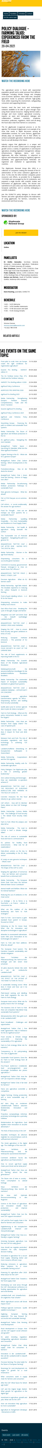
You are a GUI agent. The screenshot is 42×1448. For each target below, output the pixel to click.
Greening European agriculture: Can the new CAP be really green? (14, 1242)
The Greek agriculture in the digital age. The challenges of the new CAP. (14, 1144)
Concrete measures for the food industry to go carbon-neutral (14, 798)
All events (24, 1435)
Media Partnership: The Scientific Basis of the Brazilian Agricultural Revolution (14, 663)
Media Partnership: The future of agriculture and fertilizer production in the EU (14, 433)
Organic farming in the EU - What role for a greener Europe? (14, 455)
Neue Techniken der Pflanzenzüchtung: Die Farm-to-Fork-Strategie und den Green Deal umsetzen (14, 960)
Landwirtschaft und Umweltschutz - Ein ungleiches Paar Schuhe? (14, 1296)
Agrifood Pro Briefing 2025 (10, 394)
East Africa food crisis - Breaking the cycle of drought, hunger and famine (14, 609)
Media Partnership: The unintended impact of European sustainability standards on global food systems (14, 681)
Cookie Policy (16, 1442)
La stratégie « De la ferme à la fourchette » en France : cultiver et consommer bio (14, 903)
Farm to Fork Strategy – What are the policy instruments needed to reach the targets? (14, 715)
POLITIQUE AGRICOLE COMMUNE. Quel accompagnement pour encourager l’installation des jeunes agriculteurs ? (14, 1069)
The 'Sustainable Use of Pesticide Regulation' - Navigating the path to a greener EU (14, 538)
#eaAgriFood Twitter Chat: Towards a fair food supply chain (14, 1280)
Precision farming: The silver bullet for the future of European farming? (14, 1363)
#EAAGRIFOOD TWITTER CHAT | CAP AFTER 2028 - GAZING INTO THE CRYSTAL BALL (14, 546)
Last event (15, 1435)
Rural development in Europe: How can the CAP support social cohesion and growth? (14, 1331)
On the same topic (10, 17)
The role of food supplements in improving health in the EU (14, 655)
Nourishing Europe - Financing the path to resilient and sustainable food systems (14, 425)
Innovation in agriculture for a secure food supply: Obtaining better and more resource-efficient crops (14, 1258)
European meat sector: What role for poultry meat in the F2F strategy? (14, 1002)
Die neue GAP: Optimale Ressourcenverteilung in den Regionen (14, 1197)
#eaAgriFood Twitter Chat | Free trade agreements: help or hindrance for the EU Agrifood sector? (14, 1030)
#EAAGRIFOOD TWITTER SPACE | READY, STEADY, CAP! (14, 574)
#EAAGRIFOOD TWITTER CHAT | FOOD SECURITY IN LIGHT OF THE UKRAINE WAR (14, 648)
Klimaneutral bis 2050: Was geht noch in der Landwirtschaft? (14, 1017)
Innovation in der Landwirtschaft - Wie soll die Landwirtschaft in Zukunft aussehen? (14, 1356)
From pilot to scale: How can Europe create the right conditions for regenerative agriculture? (14, 363)
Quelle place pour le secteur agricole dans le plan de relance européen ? (14, 708)
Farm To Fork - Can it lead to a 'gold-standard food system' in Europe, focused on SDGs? (14, 920)
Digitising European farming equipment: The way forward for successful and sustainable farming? (14, 1316)
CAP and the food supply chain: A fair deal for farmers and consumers (14, 1221)
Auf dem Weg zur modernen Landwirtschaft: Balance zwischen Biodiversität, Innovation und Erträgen (14, 1106)
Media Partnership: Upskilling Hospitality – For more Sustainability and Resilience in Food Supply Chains (14, 521)
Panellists (13, 14)
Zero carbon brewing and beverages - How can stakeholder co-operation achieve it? (14, 780)
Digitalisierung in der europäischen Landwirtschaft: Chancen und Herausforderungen (14, 1228)
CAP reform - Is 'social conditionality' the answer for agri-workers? (14, 505)
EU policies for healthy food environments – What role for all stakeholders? (14, 845)
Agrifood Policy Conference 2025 (12, 413)
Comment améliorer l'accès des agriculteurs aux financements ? (14, 1159)
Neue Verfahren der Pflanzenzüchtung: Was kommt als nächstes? (14, 1189)
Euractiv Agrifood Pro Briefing (11, 409)
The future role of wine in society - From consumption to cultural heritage (14, 1180)
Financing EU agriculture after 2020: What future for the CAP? (14, 1273)
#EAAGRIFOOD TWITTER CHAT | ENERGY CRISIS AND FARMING (14, 624)
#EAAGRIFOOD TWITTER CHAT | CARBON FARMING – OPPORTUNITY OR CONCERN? (14, 690)
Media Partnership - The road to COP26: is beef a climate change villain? (14, 830)
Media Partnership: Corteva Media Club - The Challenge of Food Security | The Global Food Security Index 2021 (14, 814)
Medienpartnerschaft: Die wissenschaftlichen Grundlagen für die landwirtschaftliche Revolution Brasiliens (14, 672)
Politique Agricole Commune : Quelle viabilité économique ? (14, 1309)
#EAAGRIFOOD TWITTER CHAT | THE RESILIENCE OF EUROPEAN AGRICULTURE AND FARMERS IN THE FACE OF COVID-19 (14, 789)
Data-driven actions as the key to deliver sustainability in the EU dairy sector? (14, 853)
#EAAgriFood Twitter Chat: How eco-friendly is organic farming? (14, 1236)
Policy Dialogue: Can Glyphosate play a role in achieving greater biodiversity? (14, 771)
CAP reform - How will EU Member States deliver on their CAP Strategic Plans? (14, 805)
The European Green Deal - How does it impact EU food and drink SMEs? (14, 732)
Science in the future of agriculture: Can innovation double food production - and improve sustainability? (14, 1207)
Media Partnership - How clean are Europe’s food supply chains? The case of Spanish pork (14, 723)
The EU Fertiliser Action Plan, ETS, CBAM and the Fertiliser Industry (14, 377)
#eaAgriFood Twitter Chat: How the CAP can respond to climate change (14, 1077)
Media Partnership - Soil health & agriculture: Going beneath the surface (14, 529)
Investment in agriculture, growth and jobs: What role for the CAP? (14, 1398)
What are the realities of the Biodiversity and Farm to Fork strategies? (14, 911)
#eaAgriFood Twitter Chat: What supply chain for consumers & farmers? (14, 1347)
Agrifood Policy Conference (10, 386)
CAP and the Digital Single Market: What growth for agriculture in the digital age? (14, 1391)
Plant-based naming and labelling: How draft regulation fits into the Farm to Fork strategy (14, 995)
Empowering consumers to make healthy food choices (14, 603)
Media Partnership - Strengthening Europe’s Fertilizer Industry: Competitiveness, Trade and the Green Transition (14, 401)
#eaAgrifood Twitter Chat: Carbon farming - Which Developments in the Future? (14, 463)
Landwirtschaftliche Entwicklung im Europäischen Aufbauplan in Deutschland (14, 751)
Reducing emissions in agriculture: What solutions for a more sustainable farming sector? (14, 1266)
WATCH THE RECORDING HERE (16, 81)
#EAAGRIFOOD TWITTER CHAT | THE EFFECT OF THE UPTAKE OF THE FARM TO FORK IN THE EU (14, 978)
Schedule (22, 14)
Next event (6, 1435)
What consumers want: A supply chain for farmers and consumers (14, 1378)
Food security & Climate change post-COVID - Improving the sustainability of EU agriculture (14, 1039)
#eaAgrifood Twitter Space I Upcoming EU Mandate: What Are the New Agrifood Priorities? (14, 448)
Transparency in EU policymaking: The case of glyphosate (14, 1052)
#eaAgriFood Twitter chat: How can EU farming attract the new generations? (14, 1172)
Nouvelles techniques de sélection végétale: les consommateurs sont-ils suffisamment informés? (14, 1137)
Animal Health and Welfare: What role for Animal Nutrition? (14, 890)
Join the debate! (21, 233)
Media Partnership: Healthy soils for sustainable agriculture (14, 764)
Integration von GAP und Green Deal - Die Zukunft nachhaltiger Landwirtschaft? (14, 617)
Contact (29, 14)
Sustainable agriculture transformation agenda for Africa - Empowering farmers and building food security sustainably (14, 699)
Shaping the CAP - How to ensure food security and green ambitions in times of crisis (14, 631)
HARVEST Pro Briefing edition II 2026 (13, 382)
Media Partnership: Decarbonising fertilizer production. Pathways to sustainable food (14, 486)
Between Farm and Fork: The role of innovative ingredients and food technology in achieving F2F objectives (14, 741)
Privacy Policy (28, 1442)
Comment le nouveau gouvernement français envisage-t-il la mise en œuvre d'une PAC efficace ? (14, 567)
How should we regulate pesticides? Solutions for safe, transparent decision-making (14, 1249)
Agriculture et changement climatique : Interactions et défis (14, 1411)
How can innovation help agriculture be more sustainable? (14, 1405)
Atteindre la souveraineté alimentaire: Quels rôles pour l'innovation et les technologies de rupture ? (14, 936)
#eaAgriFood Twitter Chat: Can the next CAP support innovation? (14, 1215)
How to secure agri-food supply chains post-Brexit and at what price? (14, 1165)
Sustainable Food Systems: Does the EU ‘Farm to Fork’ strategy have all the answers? (14, 1060)
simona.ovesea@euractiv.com (14, 325)
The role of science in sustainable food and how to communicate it (14, 837)
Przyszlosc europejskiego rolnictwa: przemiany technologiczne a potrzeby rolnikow (14, 1116)
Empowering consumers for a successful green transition (14, 560)
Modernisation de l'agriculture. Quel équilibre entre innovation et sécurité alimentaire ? (14, 1124)
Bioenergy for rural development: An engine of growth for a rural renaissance (14, 1370)
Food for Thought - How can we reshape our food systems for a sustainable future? (14, 512)
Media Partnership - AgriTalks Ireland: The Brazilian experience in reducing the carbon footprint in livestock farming (14, 589)
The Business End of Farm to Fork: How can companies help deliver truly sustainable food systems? (14, 1010)
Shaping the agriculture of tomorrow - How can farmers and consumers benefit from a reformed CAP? (14, 874)
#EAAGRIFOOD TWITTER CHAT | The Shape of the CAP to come (14, 867)
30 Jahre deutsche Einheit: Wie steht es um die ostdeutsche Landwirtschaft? (14, 970)
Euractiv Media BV (23, 1440)
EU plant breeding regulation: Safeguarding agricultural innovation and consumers (14, 1339)
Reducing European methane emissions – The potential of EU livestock (14, 640)
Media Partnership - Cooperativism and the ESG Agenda (14, 758)
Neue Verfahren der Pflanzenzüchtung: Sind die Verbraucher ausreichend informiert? (14, 1151)
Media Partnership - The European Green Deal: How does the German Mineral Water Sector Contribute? (14, 882)
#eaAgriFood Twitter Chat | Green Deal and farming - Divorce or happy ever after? (14, 477)
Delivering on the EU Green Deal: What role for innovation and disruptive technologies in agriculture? (14, 928)
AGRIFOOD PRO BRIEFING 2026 (12, 390)
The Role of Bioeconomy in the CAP (13, 1131)
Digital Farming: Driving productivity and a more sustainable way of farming (14, 1097)
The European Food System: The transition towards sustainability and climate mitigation (14, 951)
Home (6, 14)
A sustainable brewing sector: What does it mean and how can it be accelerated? (14, 987)
